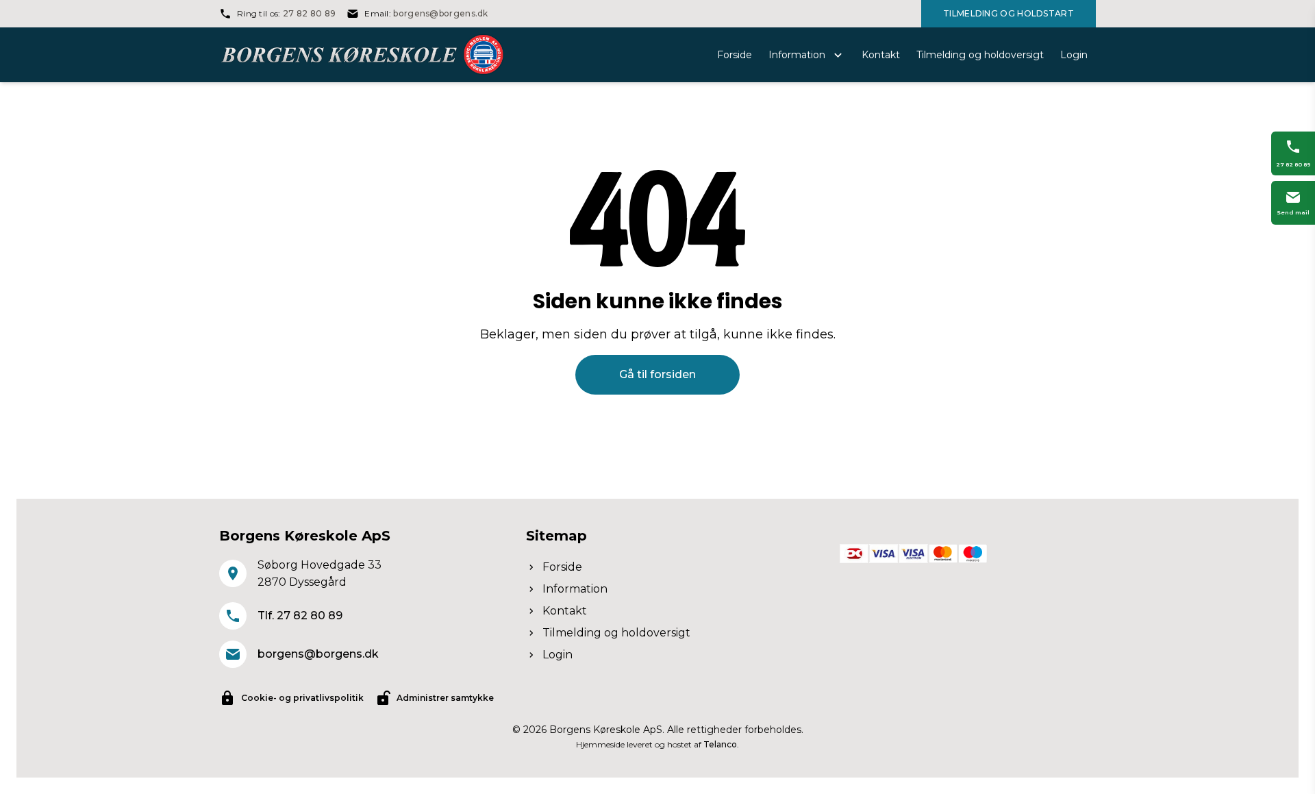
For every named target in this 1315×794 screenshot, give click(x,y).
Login (557, 654)
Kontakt (564, 610)
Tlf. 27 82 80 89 (300, 615)
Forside (562, 566)
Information (575, 588)
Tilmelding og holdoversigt (616, 632)
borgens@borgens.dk (440, 13)
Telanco (720, 744)
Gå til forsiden (657, 374)
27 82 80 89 (309, 13)
